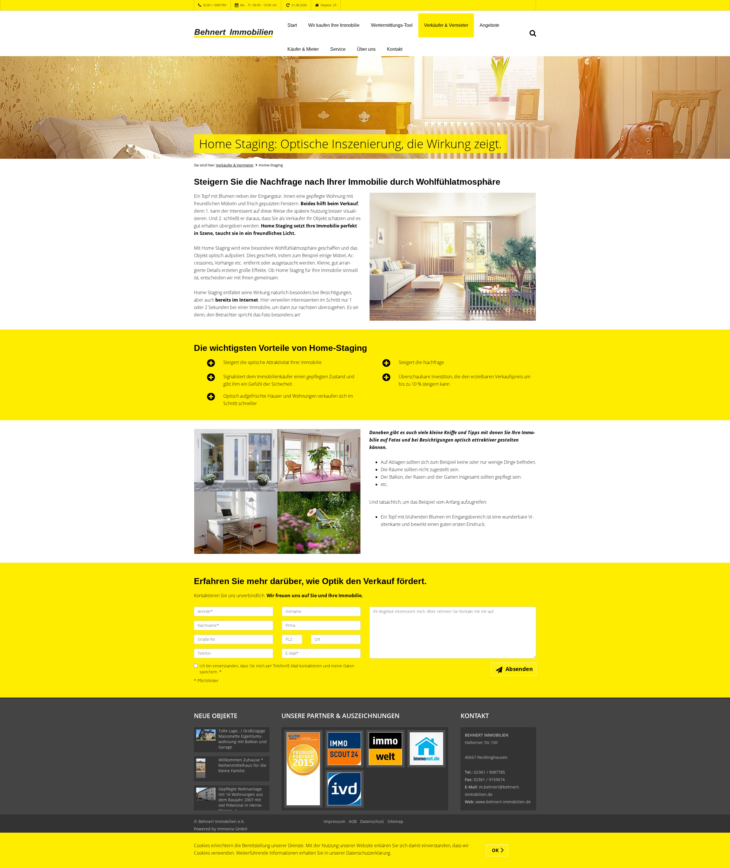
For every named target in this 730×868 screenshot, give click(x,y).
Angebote (489, 25)
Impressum (334, 821)
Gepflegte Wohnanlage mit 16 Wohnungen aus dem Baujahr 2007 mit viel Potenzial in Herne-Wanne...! (240, 799)
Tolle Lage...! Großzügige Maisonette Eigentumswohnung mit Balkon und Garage (242, 739)
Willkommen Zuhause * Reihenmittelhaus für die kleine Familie (242, 765)
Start (292, 25)
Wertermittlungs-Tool (392, 25)
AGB (353, 821)
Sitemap (395, 821)
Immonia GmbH (232, 829)
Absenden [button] (519, 669)
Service (338, 49)
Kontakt (394, 49)
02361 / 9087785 (214, 5)
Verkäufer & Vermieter (446, 25)
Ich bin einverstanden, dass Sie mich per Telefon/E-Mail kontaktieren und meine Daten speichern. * (277, 669)
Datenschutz (372, 821)
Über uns (366, 49)
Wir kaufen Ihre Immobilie (334, 25)
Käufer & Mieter (303, 49)
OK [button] (495, 850)
